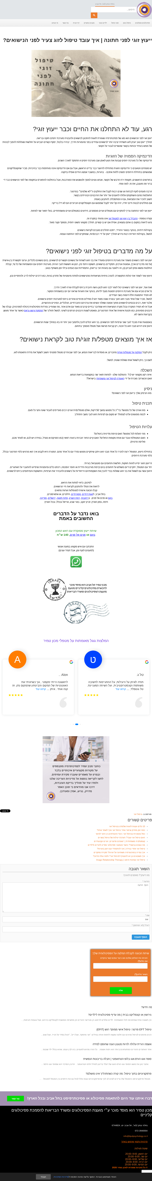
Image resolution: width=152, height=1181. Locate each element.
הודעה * (145, 881)
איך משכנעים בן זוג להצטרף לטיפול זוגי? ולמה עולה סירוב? (119, 856)
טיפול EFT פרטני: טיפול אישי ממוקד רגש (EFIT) (123, 1029)
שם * (147, 915)
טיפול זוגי (138, 814)
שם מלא (143, 961)
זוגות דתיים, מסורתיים (82, 494)
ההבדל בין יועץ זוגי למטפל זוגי (123, 218)
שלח (121, 990)
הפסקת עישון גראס (33, 310)
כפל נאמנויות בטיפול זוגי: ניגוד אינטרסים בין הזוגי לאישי (120, 834)
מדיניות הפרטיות (61, 1177)
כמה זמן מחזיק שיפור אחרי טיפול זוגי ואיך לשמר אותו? (121, 830)
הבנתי (43, 1177)
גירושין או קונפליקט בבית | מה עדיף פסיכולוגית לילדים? (119, 1014)
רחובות (84, 498)
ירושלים (52, 498)
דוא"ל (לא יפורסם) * (140, 925)
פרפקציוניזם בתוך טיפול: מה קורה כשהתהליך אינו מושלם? (118, 1073)
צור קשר (15, 1098)
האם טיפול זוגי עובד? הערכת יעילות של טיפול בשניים (121, 837)
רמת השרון (74, 498)
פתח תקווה (62, 498)
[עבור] (94, 15)
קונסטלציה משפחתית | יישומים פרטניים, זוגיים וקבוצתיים (119, 841)
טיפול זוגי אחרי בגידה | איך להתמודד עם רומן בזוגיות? (121, 848)
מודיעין (43, 498)
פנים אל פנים (78, 534)
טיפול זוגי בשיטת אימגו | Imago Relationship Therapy (120, 860)
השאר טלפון (141, 974)
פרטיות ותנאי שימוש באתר (134, 1141)
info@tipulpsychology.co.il (136, 1136)
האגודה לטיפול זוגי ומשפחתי (110, 378)
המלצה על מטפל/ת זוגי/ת (129, 352)
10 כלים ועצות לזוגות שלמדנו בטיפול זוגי (127, 826)
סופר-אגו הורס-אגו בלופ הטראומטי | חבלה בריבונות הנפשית (117, 1058)
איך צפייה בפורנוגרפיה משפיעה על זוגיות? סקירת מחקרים (119, 852)
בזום (110, 498)
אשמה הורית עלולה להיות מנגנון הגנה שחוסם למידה (122, 1044)
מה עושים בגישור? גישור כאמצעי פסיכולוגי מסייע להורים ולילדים (116, 845)
